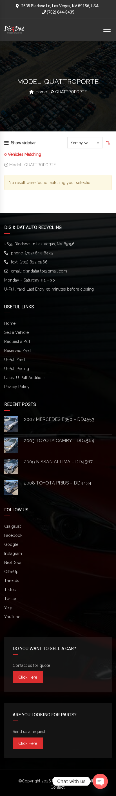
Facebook (13, 535)
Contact (57, 787)
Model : (32, 165)
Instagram (13, 553)
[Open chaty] (100, 781)
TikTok (10, 589)
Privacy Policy (17, 386)
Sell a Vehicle (16, 332)
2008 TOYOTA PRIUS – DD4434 (58, 483)
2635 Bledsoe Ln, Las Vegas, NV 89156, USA (60, 6)
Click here (27, 677)
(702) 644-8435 (60, 12)
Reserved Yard (17, 350)
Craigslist (12, 526)
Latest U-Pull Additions (25, 377)
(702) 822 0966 (33, 262)
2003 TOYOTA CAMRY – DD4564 (59, 440)
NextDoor (13, 562)
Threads (11, 580)
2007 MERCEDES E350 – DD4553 (59, 419)
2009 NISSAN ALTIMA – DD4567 (58, 461)
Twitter (10, 598)
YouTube (12, 617)
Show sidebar (23, 142)
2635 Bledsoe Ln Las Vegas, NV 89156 (39, 244)
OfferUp (11, 571)
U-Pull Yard (14, 359)
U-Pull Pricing (16, 368)
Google (11, 544)
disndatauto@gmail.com (45, 271)
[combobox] (84, 142)
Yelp (8, 607)
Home (9, 323)
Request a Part (17, 341)
